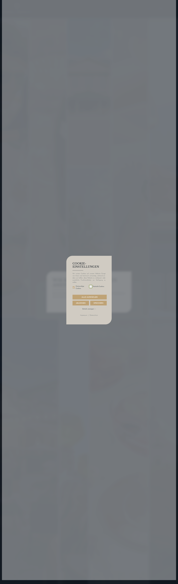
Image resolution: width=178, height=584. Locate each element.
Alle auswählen (90, 297)
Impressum (83, 315)
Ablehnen (80, 303)
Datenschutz (94, 315)
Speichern (98, 303)
